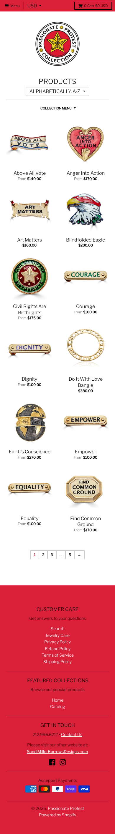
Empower (85, 452)
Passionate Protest (66, 808)
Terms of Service (58, 654)
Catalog (57, 706)
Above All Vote (30, 173)
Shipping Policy (57, 661)
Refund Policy (57, 648)
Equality (29, 518)
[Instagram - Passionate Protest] (62, 762)
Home (57, 700)
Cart (96, 6)
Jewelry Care (57, 635)
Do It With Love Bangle (86, 382)
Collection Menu (56, 108)
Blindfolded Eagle (85, 240)
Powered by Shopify (57, 814)
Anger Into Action (86, 173)
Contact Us (71, 734)
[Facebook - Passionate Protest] (52, 762)
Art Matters (29, 240)
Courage (85, 306)
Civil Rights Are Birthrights (29, 309)
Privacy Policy (57, 641)
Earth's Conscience (29, 452)
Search (57, 628)
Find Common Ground (85, 521)
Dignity (29, 379)
